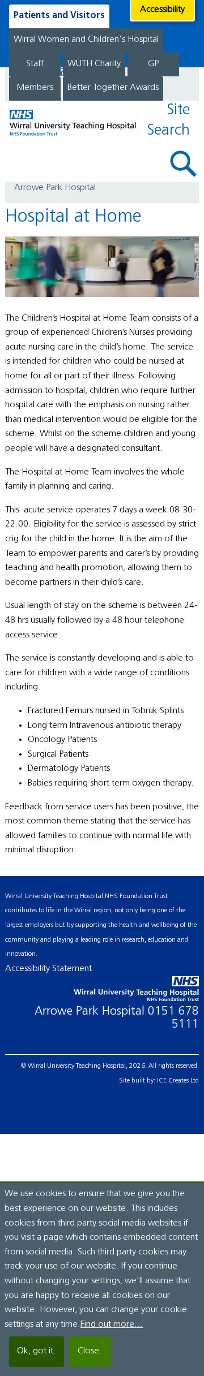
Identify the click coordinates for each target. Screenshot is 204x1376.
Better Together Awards (113, 87)
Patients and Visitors (59, 15)
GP (153, 63)
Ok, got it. (36, 1351)
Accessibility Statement (48, 968)
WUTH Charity (94, 63)
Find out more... (111, 1324)
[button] (183, 164)
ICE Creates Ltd (178, 1080)
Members (34, 87)
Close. (90, 1351)
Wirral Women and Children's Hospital (86, 39)
